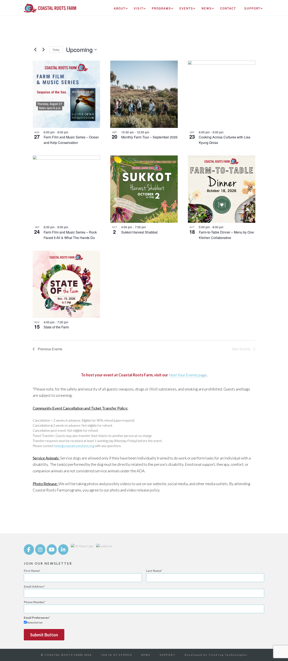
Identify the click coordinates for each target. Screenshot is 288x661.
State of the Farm (56, 327)
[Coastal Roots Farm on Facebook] (29, 549)
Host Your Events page (187, 375)
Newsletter (35, 622)
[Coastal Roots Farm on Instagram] (40, 549)
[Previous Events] (35, 49)
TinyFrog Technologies (228, 654)
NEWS (146, 654)
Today (55, 49)
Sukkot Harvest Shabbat (139, 232)
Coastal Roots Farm (50, 9)
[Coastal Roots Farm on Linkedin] (63, 549)
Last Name (153, 570)
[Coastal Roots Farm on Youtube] (52, 549)
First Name (31, 570)
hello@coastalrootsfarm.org (74, 446)
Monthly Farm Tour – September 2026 (149, 137)
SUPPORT (167, 654)
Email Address (34, 586)
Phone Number (34, 602)
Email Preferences (36, 617)
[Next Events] (43, 49)
